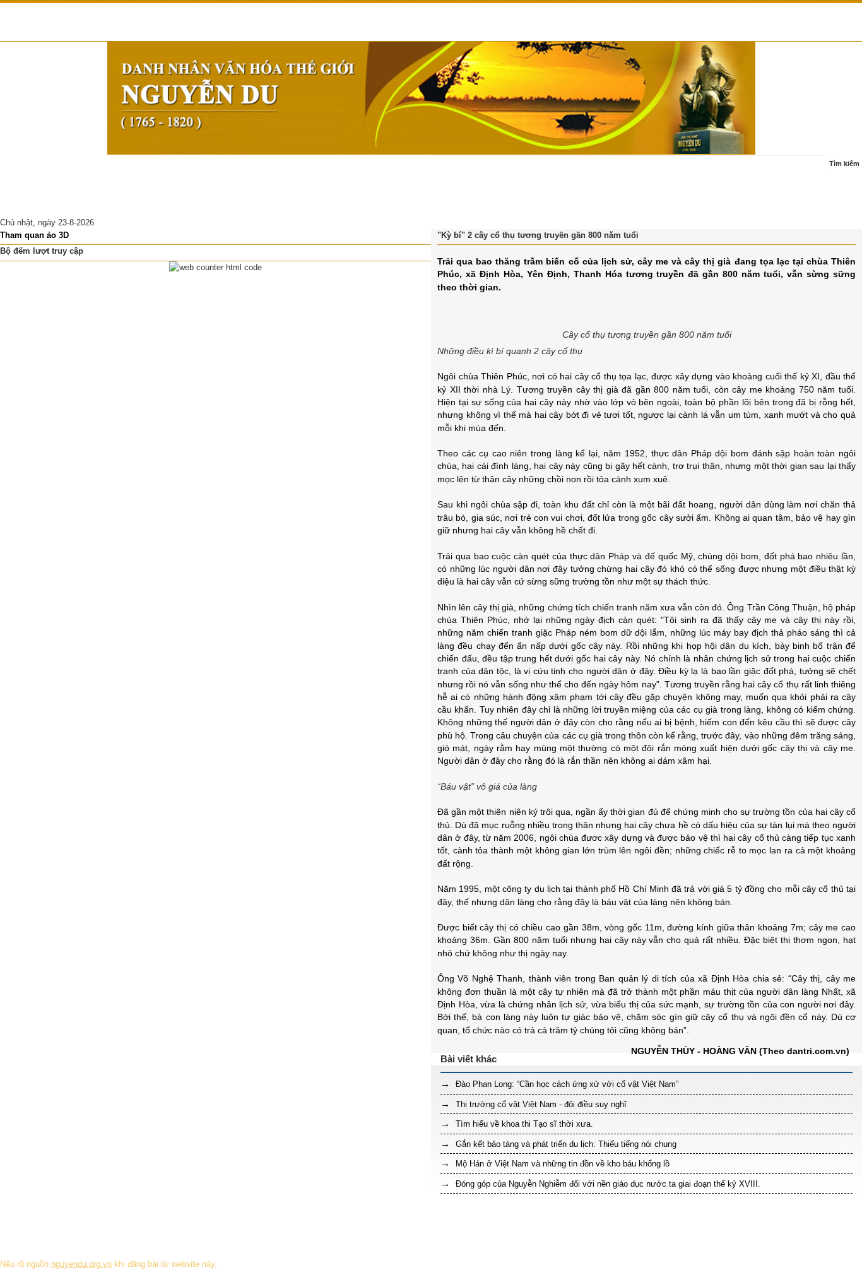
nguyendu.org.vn (81, 1264)
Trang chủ (26, 170)
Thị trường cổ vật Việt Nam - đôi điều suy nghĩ (540, 1104)
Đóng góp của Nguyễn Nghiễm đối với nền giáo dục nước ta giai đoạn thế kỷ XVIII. (606, 1184)
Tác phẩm (251, 170)
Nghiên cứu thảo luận (47, 201)
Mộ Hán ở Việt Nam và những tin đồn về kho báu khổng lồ (561, 1163)
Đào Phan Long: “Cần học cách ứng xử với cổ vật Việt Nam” (565, 1084)
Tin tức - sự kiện (92, 170)
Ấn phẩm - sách (315, 170)
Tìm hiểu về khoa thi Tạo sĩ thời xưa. (523, 1124)
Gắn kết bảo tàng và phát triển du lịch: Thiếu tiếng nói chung (564, 1144)
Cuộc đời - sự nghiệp (178, 170)
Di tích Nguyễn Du (136, 201)
